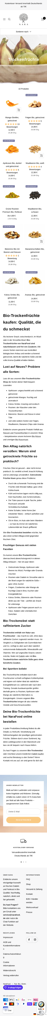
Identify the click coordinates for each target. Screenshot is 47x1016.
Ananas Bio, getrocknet (35, 295)
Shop (28, 884)
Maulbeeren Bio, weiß (35, 163)
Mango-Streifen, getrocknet (12, 119)
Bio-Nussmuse (21, 439)
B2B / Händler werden (32, 900)
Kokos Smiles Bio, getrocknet (12, 296)
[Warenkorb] (42, 19)
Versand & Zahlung (34, 889)
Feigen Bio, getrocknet (34, 117)
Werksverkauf (32, 907)
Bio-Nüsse (36, 436)
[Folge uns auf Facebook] (29, 940)
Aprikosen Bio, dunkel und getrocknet (12, 164)
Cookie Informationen (9, 964)
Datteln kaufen (37, 754)
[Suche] (9, 19)
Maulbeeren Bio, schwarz (35, 210)
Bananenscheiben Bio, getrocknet (34, 250)
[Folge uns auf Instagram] (35, 940)
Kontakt (29, 894)
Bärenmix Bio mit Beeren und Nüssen (12, 250)
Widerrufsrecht (9, 970)
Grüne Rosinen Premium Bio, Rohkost (12, 210)
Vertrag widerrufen (11, 975)
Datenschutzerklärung (12, 955)
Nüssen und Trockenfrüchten (15, 433)
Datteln (22, 656)
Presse (29, 912)
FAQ (28, 879)
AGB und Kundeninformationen (11, 945)
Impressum (8, 937)
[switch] (41, 1012)
